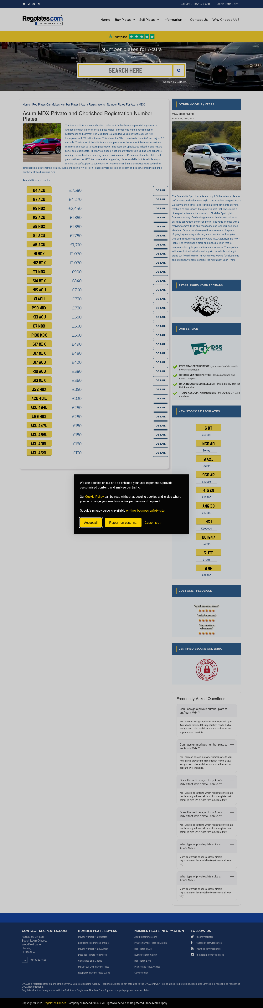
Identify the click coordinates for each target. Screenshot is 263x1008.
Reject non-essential (123, 522)
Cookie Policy (94, 496)
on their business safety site (145, 510)
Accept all (91, 522)
